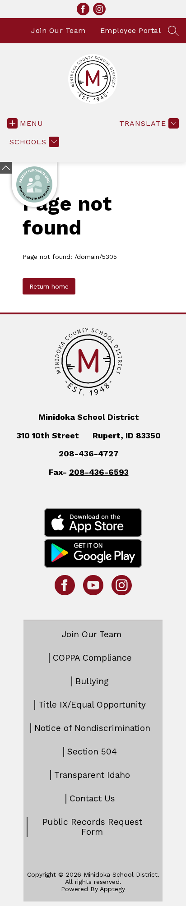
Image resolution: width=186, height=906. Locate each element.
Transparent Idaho (92, 775)
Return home (49, 286)
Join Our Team (58, 30)
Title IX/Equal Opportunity (92, 705)
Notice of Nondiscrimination (92, 728)
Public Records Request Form (92, 827)
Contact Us (92, 799)
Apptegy (112, 888)
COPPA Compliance (92, 658)
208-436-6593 (99, 472)
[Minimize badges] (6, 168)
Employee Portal (130, 30)
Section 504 (92, 752)
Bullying (92, 681)
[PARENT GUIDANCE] (34, 184)
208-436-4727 (89, 453)
